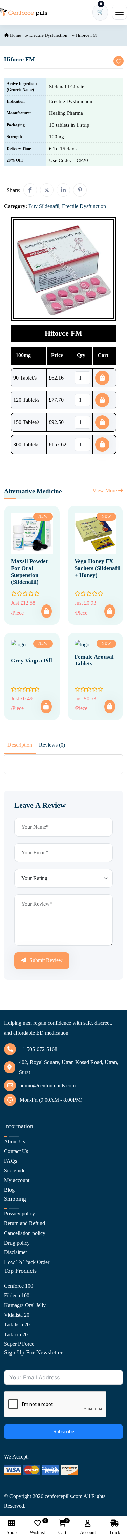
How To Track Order (26, 1262)
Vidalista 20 (16, 1315)
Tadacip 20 (16, 1334)
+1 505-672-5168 (38, 1049)
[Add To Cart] (46, 611)
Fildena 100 (16, 1295)
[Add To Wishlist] (118, 61)
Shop (12, 1532)
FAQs (10, 1161)
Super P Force (19, 1344)
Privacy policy (19, 1213)
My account (16, 1180)
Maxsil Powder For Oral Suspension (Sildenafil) (29, 571)
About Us (14, 1141)
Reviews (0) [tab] (52, 745)
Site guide (14, 1170)
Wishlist (37, 1527)
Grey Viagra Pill (31, 660)
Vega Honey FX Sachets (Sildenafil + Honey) (98, 568)
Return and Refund (24, 1223)
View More (105, 490)
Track (114, 1532)
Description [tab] (19, 745)
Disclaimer (15, 1252)
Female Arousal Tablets (94, 660)
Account (88, 1532)
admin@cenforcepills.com (48, 1085)
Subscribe (63, 1431)
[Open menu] (119, 12)
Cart (62, 1527)
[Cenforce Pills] (23, 12)
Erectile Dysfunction (48, 35)
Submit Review (45, 960)
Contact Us (16, 1151)
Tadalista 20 (17, 1325)
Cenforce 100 (18, 1286)
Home (15, 35)
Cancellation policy (24, 1233)
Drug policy (17, 1243)
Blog (9, 1190)
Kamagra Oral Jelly (25, 1305)
